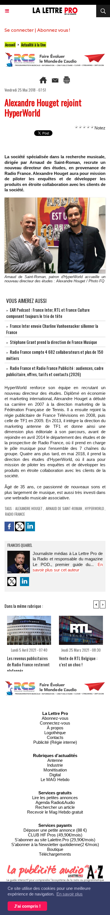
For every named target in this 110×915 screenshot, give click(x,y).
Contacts (55, 737)
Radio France (15, 514)
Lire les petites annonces (55, 797)
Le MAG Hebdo (55, 779)
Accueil (10, 44)
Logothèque (55, 732)
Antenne (55, 760)
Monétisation (55, 769)
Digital (55, 774)
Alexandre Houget (29, 508)
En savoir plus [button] (69, 894)
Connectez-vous (55, 723)
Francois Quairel (19, 546)
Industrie (55, 765)
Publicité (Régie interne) (55, 742)
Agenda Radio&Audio (55, 802)
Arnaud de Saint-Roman (64, 508)
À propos (55, 727)
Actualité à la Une (33, 44)
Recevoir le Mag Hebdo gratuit (55, 812)
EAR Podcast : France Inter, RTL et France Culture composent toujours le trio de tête (48, 313)
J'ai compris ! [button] (27, 906)
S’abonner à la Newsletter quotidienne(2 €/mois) (55, 844)
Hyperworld (94, 508)
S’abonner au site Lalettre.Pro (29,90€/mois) (55, 839)
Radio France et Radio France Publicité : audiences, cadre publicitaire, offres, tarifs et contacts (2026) (55, 371)
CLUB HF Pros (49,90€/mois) (55, 834)
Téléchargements (55, 854)
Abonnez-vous (55, 718)
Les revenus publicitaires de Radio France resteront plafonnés (28, 662)
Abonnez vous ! (53, 30)
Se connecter (19, 30)
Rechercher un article (55, 807)
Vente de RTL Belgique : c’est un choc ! (78, 661)
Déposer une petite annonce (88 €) (55, 830)
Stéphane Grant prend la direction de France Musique (53, 342)
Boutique (55, 849)
